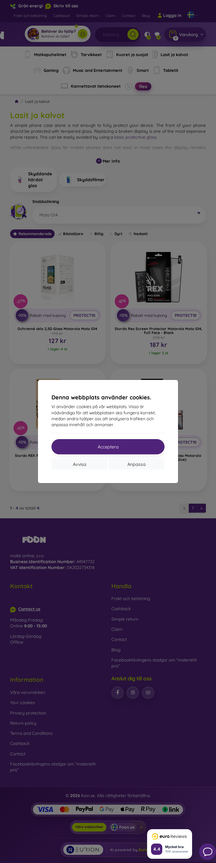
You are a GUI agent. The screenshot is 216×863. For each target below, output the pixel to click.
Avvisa (79, 464)
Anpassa (136, 464)
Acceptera (108, 447)
